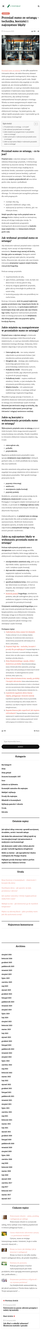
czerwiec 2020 (7, 1159)
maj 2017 (5, 1187)
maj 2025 (5, 986)
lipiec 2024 (6, 1014)
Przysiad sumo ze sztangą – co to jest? (16, 127)
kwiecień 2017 (7, 1191)
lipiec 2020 (6, 1155)
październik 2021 (8, 1096)
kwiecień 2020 (7, 1167)
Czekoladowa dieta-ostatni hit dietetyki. (20, 632)
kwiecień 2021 (7, 1120)
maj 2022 (5, 1069)
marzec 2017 (6, 1195)
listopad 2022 (6, 1045)
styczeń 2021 (6, 1132)
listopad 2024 (6, 998)
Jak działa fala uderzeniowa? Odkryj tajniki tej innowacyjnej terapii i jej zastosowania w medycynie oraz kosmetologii (19, 839)
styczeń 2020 (6, 1179)
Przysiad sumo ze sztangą (11, 71)
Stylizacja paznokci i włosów (12, 804)
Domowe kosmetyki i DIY (11, 777)
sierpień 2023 (7, 1021)
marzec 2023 (6, 1029)
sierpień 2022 (7, 1057)
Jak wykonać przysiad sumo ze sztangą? (17, 129)
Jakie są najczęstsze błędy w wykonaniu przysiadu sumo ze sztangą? (20, 143)
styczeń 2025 (6, 990)
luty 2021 (5, 1128)
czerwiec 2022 (7, 1065)
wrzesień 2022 (7, 1053)
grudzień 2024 (7, 994)
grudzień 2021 (7, 1088)
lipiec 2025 (6, 978)
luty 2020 (5, 1175)
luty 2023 (5, 1033)
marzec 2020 (6, 1171)
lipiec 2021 (6, 1108)
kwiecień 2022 (7, 1073)
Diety (3, 769)
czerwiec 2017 (7, 1183)
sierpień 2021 (7, 1104)
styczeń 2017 (6, 1199)
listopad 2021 (6, 1092)
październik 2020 (8, 1143)
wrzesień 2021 (7, 1100)
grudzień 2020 (7, 1136)
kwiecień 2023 (7, 1025)
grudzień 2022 (7, 1041)
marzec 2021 (6, 1124)
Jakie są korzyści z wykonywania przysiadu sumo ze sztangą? (20, 138)
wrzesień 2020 (7, 1147)
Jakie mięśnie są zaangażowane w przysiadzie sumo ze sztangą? (19, 133)
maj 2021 (5, 1116)
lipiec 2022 (6, 1061)
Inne (3, 781)
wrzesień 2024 (7, 1006)
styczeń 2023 (6, 1037)
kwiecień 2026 (7, 958)
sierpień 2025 (7, 974)
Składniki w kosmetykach (11, 800)
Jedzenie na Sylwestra (10, 784)
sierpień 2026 (7, 955)
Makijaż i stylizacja (9, 792)
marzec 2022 (6, 1077)
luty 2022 (5, 1081)
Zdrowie (5, 13)
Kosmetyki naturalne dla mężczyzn (15, 788)
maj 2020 (5, 1163)
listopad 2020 (6, 1140)
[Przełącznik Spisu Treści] (34, 124)
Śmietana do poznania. (18, 1263)
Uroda (4, 808)
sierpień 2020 (7, 1151)
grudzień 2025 (7, 962)
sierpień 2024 (7, 1010)
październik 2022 (8, 1049)
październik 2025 (8, 966)
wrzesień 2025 (7, 970)
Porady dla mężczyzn (9, 796)
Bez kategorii (6, 765)
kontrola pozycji (12, 594)
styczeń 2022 (6, 1084)
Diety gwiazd (6, 773)
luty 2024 (5, 1018)
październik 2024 (8, 1002)
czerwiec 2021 (7, 1112)
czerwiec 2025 (7, 982)
